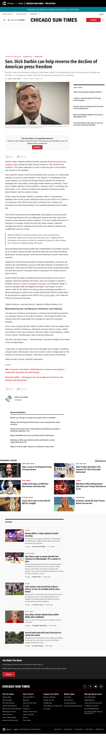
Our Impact (47, 709)
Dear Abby (29, 612)
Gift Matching (47, 703)
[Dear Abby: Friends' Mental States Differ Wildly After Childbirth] (14, 617)
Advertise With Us (28, 697)
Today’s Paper (7, 14)
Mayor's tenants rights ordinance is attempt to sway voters (32, 446)
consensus (32, 265)
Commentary (38, 57)
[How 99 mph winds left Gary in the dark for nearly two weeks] (14, 637)
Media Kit (26, 700)
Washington (27, 57)
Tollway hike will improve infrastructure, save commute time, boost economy (35, 423)
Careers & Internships (30, 712)
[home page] (12, 3)
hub (23, 284)
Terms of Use (58, 729)
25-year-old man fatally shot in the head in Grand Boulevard (88, 107)
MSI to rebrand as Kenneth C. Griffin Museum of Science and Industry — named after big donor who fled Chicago (35, 371)
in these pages (49, 295)
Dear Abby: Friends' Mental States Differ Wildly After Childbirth (42, 615)
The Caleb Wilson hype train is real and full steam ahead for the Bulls (88, 124)
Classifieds (33, 14)
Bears (27, 584)
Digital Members (89, 700)
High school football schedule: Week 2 (87, 92)
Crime (27, 530)
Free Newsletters (90, 697)
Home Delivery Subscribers (93, 703)
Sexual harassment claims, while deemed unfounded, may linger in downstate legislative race (35, 430)
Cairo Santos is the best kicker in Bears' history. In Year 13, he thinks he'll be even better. (42, 589)
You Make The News (12, 660)
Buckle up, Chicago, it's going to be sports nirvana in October (33, 417)
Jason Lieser (38, 605)
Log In (101, 14)
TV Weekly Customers (91, 706)
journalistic (32, 284)
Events (25, 717)
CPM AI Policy (100, 729)
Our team (26, 706)
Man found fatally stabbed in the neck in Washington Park (88, 115)
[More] (12, 13)
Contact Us (26, 709)
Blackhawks (30, 553)
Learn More (67, 697)
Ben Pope (37, 577)
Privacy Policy (68, 729)
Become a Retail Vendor (10, 720)
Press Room (27, 720)
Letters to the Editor (13, 57)
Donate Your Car (48, 700)
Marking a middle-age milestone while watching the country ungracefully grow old (32, 441)
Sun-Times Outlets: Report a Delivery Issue (93, 712)
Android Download (70, 703)
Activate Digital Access (91, 709)
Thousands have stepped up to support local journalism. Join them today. (53, 9)
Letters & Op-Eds (28, 714)
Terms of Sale (89, 729)
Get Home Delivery (8, 703)
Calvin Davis (38, 646)
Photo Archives (7, 714)
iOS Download (68, 700)
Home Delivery (21, 14)
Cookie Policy (79, 729)
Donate (93, 20)
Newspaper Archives (9, 712)
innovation (42, 284)
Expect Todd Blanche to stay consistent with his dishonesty (32, 435)
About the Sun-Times (29, 703)
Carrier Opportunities (9, 717)
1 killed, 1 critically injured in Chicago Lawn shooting (87, 99)
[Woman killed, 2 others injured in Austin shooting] (14, 535)
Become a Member (49, 697)
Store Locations (7, 700)
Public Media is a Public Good (52, 706)
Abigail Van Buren (40, 625)
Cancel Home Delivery (9, 706)
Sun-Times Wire (39, 546)
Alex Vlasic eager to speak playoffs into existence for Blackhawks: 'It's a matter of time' (43, 559)
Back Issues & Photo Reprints (11, 709)
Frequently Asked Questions (73, 706)
